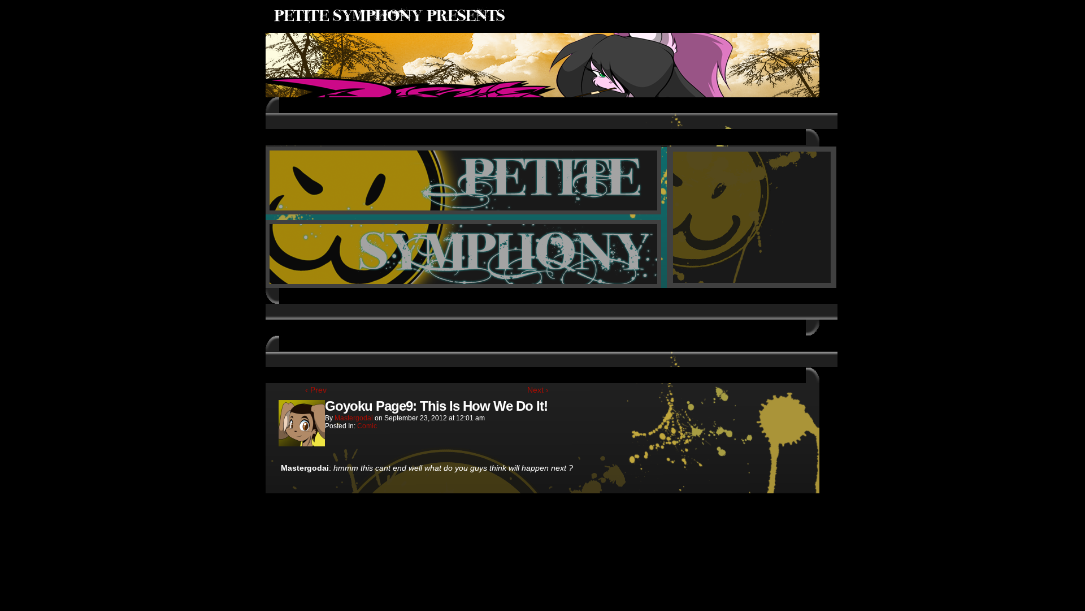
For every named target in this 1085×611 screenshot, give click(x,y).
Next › (538, 389)
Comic (367, 426)
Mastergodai (354, 418)
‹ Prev (316, 389)
